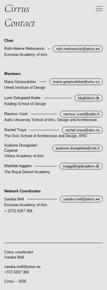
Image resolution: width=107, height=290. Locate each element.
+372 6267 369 (16, 272)
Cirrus (17, 9)
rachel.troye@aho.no (82, 130)
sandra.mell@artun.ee (81, 199)
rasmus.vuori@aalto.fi (81, 114)
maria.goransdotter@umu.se (76, 82)
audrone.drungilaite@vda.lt (78, 148)
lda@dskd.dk (89, 98)
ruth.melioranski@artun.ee (78, 49)
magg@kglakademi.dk (81, 166)
